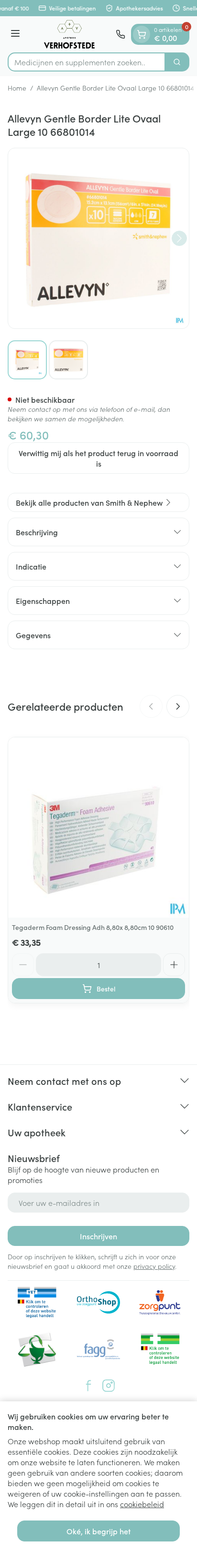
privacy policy (154, 1266)
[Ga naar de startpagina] (69, 34)
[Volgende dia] (177, 706)
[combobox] (86, 61)
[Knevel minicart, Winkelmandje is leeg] (141, 34)
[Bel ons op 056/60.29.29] (120, 34)
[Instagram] (108, 1385)
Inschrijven (98, 1236)
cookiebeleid (142, 1504)
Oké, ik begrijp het (98, 1531)
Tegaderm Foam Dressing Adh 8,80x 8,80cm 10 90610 (93, 927)
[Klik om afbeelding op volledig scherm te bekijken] (98, 238)
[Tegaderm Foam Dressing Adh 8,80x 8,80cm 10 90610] (98, 827)
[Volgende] (179, 238)
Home (17, 87)
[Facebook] (88, 1385)
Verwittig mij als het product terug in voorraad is (98, 458)
